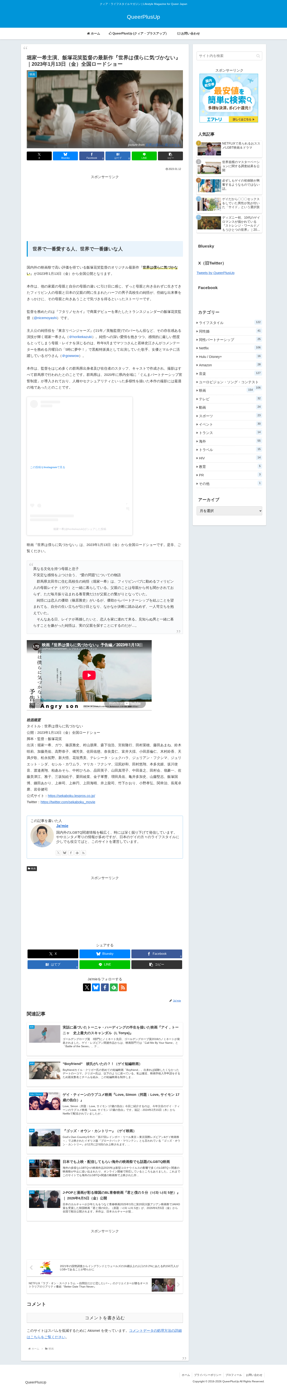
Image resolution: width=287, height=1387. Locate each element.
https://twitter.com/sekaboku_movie (68, 802)
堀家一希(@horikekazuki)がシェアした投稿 (79, 529)
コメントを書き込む (105, 1317)
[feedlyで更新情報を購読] (77, 852)
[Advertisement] (105, 207)
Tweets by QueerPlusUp (215, 273)
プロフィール (234, 1374)
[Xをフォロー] (58, 852)
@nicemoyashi (45, 318)
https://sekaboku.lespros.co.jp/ (71, 796)
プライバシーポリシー (207, 1374)
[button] (170, 156)
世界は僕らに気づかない (163, 144)
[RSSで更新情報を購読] (83, 852)
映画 (33, 868)
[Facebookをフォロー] (70, 852)
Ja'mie (62, 826)
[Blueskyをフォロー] (64, 852)
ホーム (186, 1374)
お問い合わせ (254, 1374)
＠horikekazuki (80, 337)
